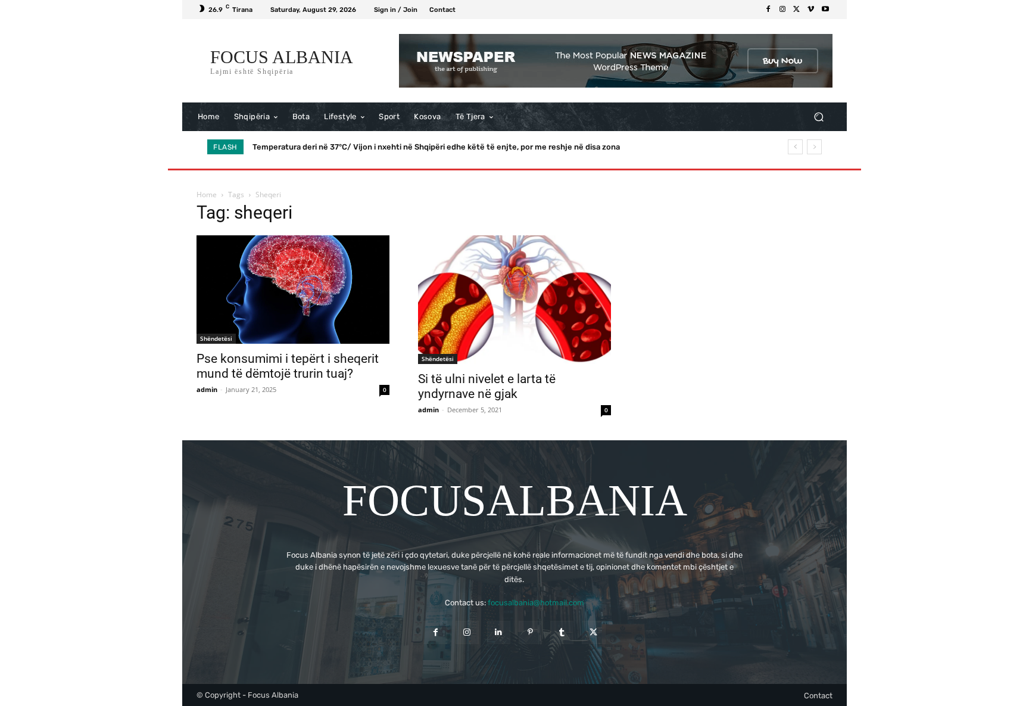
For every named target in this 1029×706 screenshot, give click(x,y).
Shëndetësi (216, 338)
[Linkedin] (498, 632)
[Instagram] (782, 9)
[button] (818, 117)
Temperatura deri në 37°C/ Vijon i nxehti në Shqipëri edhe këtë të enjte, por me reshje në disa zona (436, 146)
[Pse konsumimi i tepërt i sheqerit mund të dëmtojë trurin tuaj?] (293, 289)
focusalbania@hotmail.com (536, 602)
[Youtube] (825, 9)
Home (207, 194)
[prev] (795, 146)
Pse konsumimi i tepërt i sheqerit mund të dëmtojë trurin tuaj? (288, 366)
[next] (814, 146)
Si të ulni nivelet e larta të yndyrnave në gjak (487, 386)
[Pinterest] (530, 632)
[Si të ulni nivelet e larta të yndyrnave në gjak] (514, 299)
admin (207, 389)
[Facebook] (768, 9)
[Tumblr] (561, 632)
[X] (797, 9)
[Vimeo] (811, 9)
